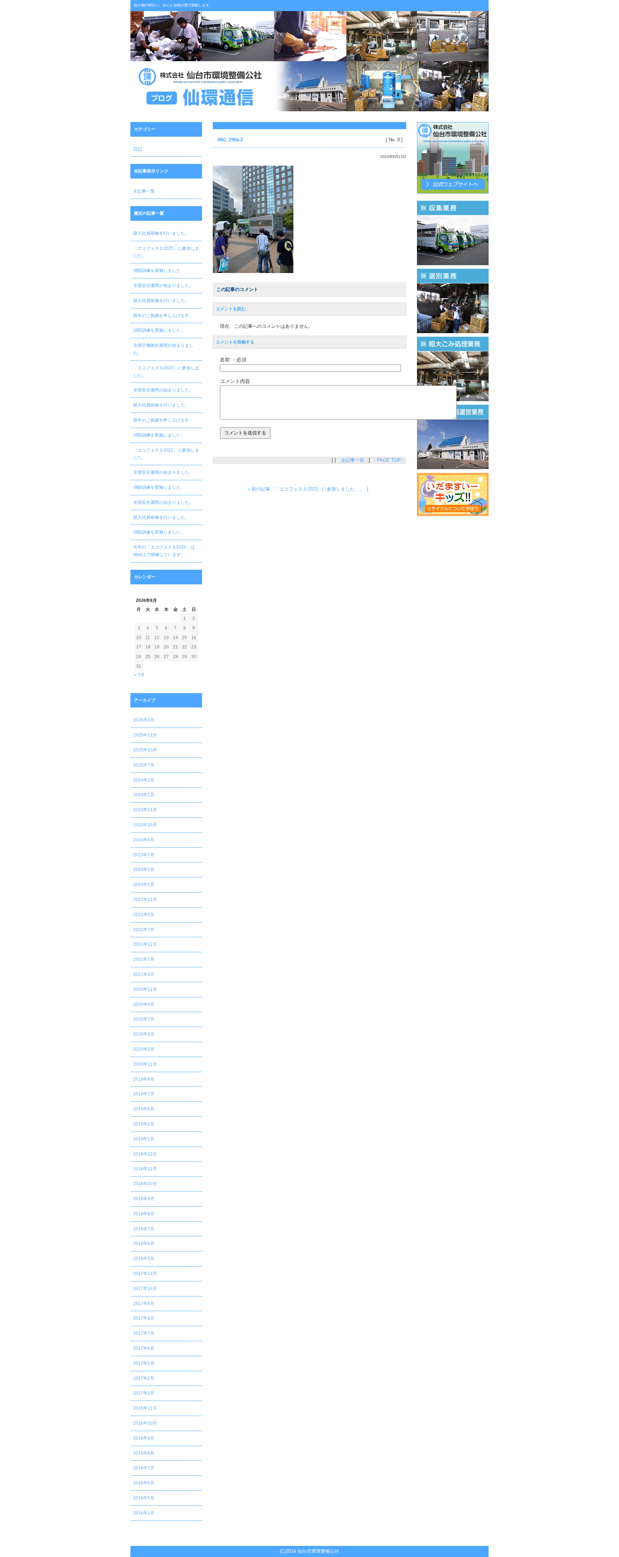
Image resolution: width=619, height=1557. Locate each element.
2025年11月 (145, 735)
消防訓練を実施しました (157, 270)
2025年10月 (145, 750)
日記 (137, 149)
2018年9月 (143, 1198)
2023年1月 (143, 884)
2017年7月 (143, 1333)
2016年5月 (143, 1497)
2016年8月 (143, 1453)
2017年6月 (143, 1348)
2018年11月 (145, 1168)
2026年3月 (143, 719)
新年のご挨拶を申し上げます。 (163, 315)
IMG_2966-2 (230, 139)
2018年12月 (145, 1154)
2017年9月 (143, 1303)
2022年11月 (145, 899)
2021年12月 (145, 944)
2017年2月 (143, 1378)
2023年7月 (143, 854)
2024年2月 (143, 780)
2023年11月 (145, 809)
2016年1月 (143, 1512)
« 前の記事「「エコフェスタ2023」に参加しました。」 (306, 489)
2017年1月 (143, 1393)
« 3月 (139, 674)
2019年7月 (143, 1093)
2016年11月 (145, 1408)
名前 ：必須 (233, 360)
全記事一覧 (144, 191)
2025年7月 (143, 765)
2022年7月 (143, 929)
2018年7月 (143, 1228)
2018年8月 (143, 1213)
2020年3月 (143, 1034)
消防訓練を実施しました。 (159, 330)
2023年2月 (143, 869)
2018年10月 (145, 1183)
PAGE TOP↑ (390, 460)
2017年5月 (143, 1363)
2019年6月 (143, 1108)
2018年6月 (143, 1243)
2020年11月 (145, 989)
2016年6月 (143, 1482)
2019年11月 (145, 1064)
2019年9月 (143, 1079)
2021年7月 (143, 959)
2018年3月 (143, 1258)
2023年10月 (145, 824)
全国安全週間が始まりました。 (163, 285)
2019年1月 (143, 1139)
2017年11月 (145, 1273)
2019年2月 (143, 1124)
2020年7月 (143, 1019)
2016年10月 (145, 1423)
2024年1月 (143, 794)
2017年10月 (145, 1288)
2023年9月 (143, 839)
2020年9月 (143, 1004)
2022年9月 (143, 914)
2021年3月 (143, 974)
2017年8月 (143, 1318)
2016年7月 (143, 1467)
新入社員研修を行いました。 (161, 233)
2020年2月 (143, 1049)
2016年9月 (143, 1438)
